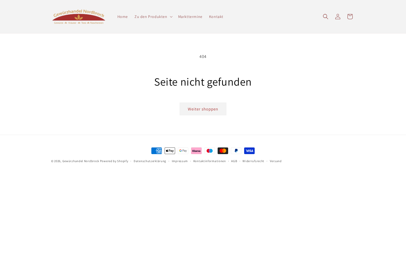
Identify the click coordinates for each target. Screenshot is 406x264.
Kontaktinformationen (209, 161)
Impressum (180, 161)
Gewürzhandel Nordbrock (80, 161)
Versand (276, 161)
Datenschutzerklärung (150, 161)
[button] (153, 16)
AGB (234, 161)
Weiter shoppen (203, 109)
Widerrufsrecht (253, 161)
